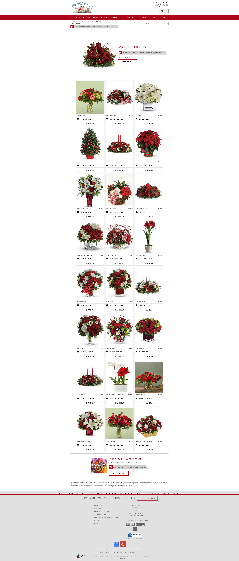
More (165, 18)
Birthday (105, 18)
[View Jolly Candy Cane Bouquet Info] (119, 98)
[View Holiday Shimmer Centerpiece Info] (119, 144)
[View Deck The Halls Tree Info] (90, 144)
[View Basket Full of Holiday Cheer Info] (149, 423)
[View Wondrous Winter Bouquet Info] (90, 191)
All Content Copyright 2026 (101, 557)
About (155, 18)
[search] (166, 23)
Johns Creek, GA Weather (109, 552)
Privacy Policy (136, 557)
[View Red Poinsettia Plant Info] (149, 144)
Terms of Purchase (151, 557)
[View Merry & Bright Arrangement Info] (149, 330)
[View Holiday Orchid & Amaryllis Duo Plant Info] (119, 376)
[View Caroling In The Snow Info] (90, 424)
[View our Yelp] (123, 547)
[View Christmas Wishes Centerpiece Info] (149, 284)
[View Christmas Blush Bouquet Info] (90, 237)
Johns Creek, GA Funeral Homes (109, 549)
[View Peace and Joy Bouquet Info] (149, 98)
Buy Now (127, 61)
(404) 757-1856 (164, 6)
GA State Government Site (129, 552)
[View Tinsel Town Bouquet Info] (90, 97)
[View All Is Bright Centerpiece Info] (90, 377)
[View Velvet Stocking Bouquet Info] (119, 423)
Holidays (144, 18)
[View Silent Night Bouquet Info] (119, 330)
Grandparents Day (82, 18)
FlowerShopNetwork (120, 557)
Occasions (130, 18)
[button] (164, 11)
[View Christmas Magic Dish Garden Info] (119, 190)
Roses (95, 18)
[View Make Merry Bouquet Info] (119, 284)
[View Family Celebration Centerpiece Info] (149, 191)
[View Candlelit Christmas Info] (100, 54)
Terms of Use (125, 558)
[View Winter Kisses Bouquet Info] (90, 330)
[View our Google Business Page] (116, 547)
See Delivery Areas (147, 498)
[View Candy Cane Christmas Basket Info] (119, 237)
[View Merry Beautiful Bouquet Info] (90, 284)
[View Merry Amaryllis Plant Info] (149, 237)
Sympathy (116, 18)
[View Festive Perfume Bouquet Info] (149, 377)
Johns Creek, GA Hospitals (131, 549)
